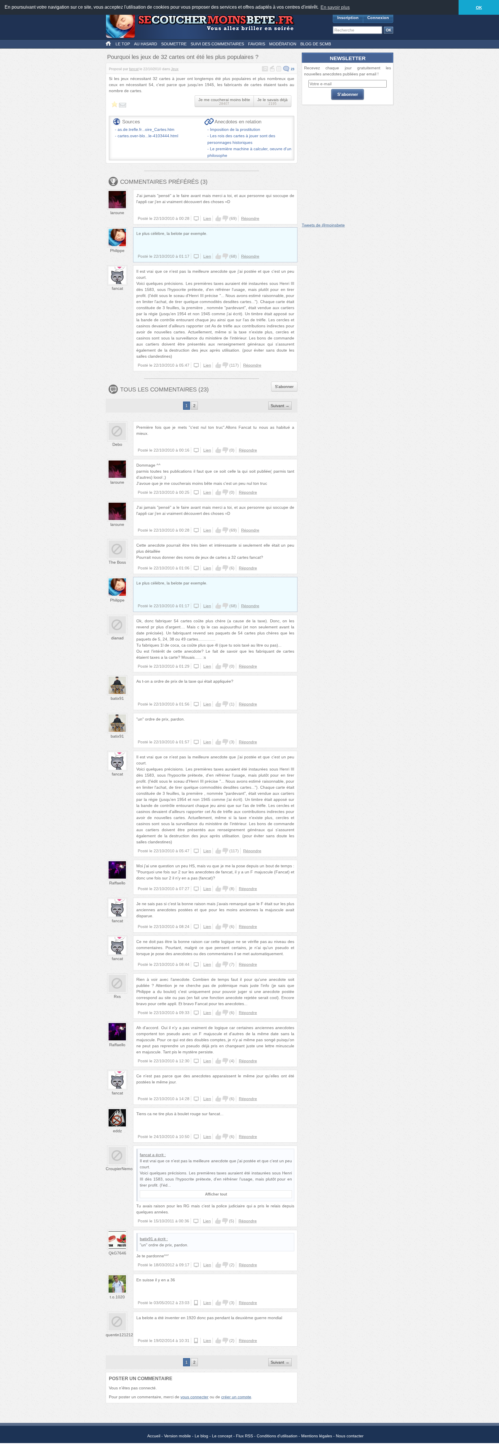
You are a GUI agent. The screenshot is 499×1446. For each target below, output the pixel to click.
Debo (117, 444)
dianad (117, 638)
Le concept (222, 1436)
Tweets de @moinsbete (323, 225)
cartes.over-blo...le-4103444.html (148, 135)
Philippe (117, 250)
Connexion (378, 17)
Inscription (348, 17)
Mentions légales (316, 1436)
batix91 (117, 698)
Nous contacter (350, 1436)
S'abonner (284, 386)
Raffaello (117, 883)
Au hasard (145, 44)
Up (218, 218)
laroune (117, 212)
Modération (282, 44)
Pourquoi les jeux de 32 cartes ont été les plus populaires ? (182, 57)
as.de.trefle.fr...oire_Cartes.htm (146, 129)
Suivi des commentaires (217, 44)
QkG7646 (117, 1253)
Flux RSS (244, 1436)
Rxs (117, 996)
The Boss (117, 562)
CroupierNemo (119, 1168)
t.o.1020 (117, 1297)
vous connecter (194, 1397)
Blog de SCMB (315, 44)
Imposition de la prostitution (235, 129)
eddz (117, 1130)
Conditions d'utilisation (277, 1436)
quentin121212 (119, 1334)
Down (225, 218)
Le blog (201, 1436)
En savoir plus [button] (335, 7)
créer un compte (236, 1397)
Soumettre (174, 44)
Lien (207, 218)
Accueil (153, 1436)
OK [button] (479, 7)
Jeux (174, 69)
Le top (123, 44)
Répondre (250, 218)
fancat (134, 69)
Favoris (256, 44)
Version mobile (177, 1436)
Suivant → (280, 405)
